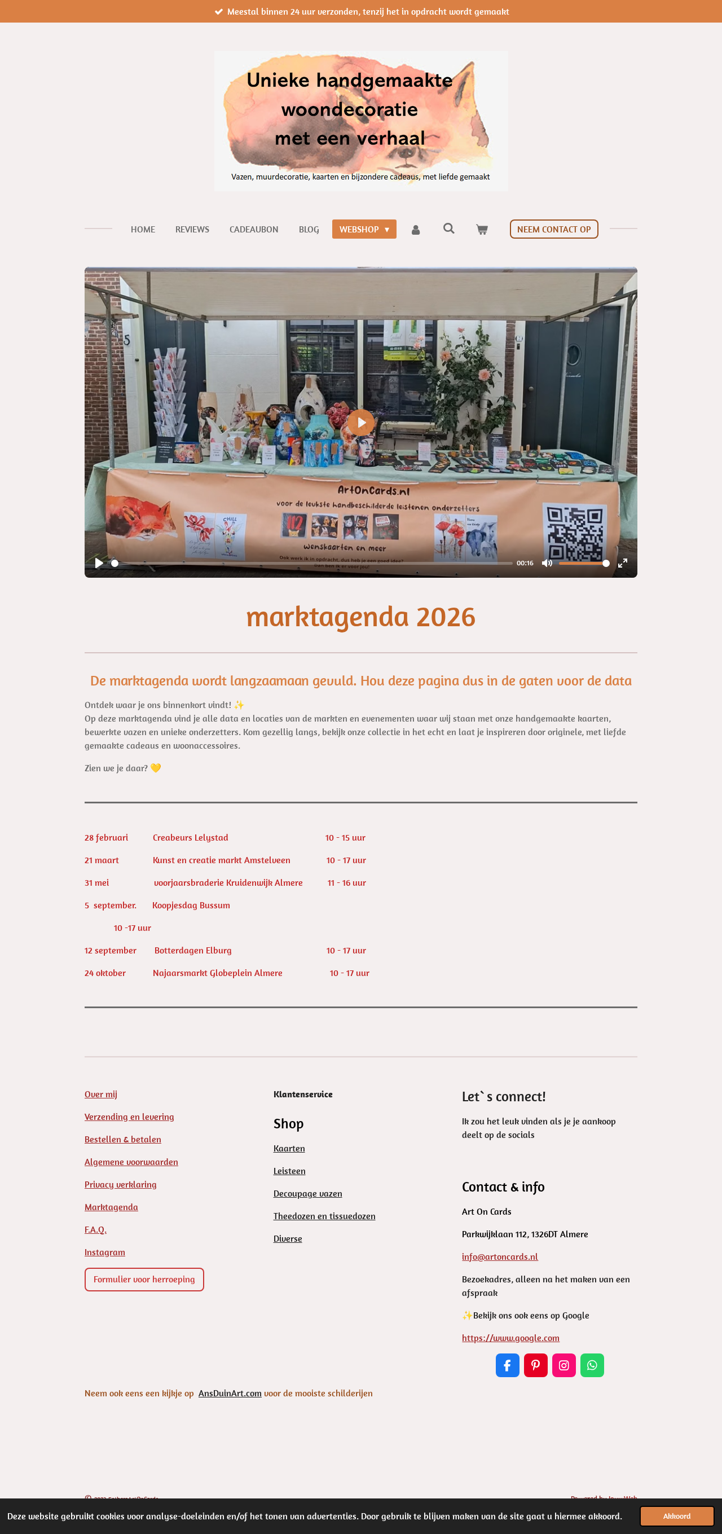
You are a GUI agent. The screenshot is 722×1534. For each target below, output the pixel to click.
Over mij (101, 1094)
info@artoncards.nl (500, 1256)
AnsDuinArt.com (230, 1393)
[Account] (415, 229)
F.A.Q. (96, 1229)
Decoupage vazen (308, 1193)
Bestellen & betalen (123, 1139)
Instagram (105, 1252)
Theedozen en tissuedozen (325, 1215)
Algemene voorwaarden (131, 1161)
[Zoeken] (449, 227)
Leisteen (290, 1170)
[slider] (312, 563)
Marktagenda (111, 1206)
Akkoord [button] (677, 1516)
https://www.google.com (511, 1337)
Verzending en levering (129, 1116)
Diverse (288, 1238)
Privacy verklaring (121, 1184)
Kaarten (289, 1148)
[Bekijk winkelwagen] (481, 229)
